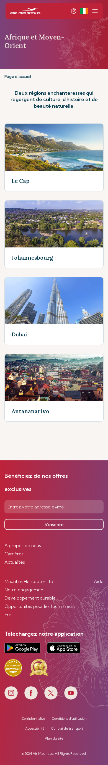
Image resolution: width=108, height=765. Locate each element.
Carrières (14, 553)
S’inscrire (54, 524)
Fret (8, 614)
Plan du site (54, 738)
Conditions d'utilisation (69, 718)
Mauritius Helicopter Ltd (28, 581)
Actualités (14, 562)
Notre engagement (24, 589)
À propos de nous (22, 545)
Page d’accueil (17, 76)
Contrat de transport (67, 728)
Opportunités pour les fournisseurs (39, 606)
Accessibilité (35, 728)
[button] (84, 11)
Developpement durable (30, 598)
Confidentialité (33, 718)
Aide (99, 581)
